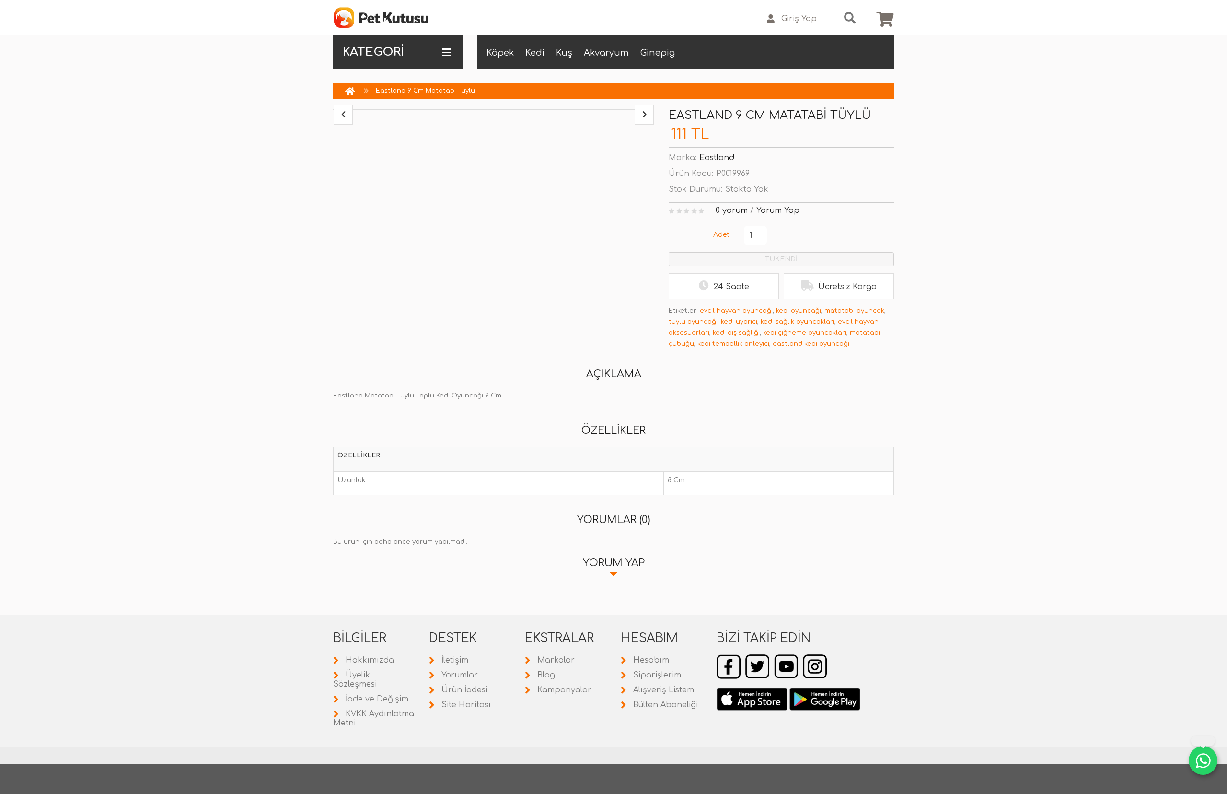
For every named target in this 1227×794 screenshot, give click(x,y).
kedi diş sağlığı (736, 332)
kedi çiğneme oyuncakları (804, 332)
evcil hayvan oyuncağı (736, 310)
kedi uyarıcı (739, 321)
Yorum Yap (777, 210)
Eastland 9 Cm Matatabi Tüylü (425, 90)
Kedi (534, 53)
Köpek (500, 53)
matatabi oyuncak (854, 310)
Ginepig (657, 53)
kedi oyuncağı (798, 310)
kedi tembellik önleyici (733, 343)
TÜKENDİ (781, 259)
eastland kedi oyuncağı (811, 343)
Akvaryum (606, 53)
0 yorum (732, 210)
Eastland (716, 157)
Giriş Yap (799, 18)
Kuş (564, 53)
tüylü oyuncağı (693, 321)
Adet (721, 234)
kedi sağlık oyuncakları (797, 321)
